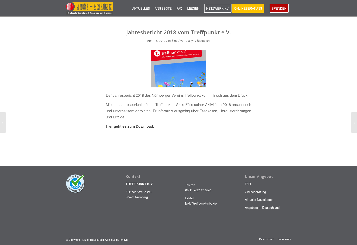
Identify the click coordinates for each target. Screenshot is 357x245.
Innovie (124, 239)
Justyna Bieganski (198, 40)
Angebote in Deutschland (262, 207)
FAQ (248, 183)
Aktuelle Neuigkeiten (259, 199)
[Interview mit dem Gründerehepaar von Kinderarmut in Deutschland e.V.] (354, 122)
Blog (174, 40)
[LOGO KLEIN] (89, 8)
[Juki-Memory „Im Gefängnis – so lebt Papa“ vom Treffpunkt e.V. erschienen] (3, 122)
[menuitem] (141, 8)
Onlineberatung (255, 191)
